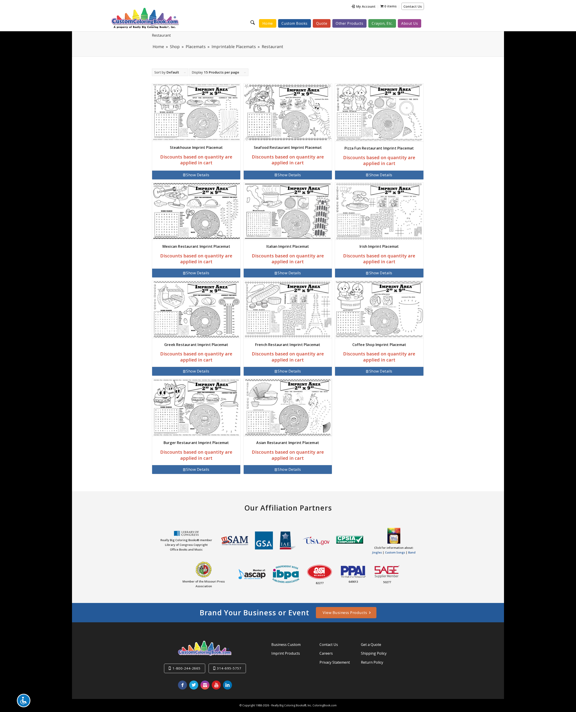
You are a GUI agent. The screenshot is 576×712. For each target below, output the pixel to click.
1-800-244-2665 (186, 668)
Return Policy (372, 662)
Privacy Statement (335, 662)
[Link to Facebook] (182, 685)
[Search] (253, 22)
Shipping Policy (374, 653)
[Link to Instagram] (204, 685)
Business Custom (286, 644)
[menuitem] (363, 7)
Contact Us (412, 6)
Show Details (197, 174)
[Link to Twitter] (193, 685)
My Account (366, 6)
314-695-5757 (229, 668)
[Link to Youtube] (216, 685)
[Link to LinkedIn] (227, 685)
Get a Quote (371, 644)
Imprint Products (285, 653)
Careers (326, 653)
